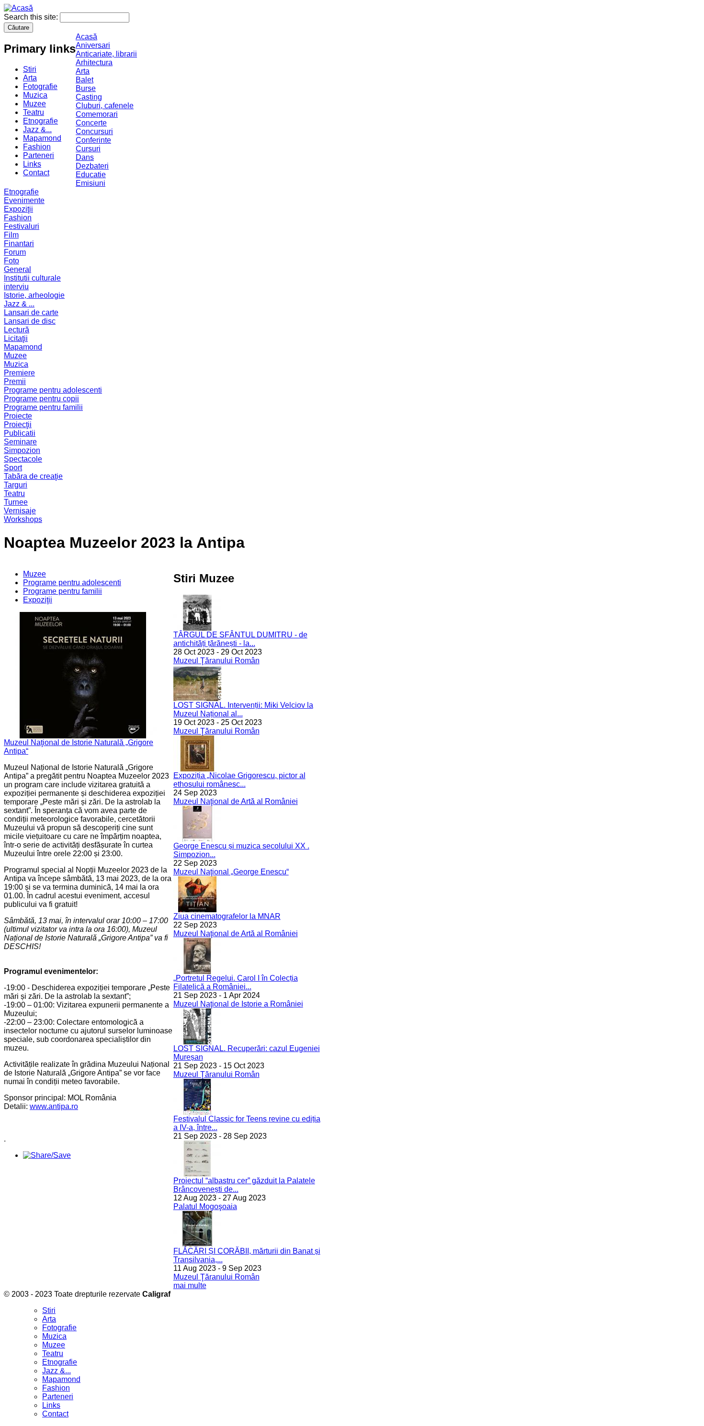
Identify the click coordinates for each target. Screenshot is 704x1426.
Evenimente (24, 200)
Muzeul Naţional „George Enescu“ (231, 872)
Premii (15, 381)
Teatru (33, 112)
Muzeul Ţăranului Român (216, 660)
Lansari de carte (31, 312)
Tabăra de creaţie (33, 476)
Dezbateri (92, 166)
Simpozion (22, 450)
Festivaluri (21, 226)
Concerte (91, 123)
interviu (16, 287)
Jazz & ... (19, 304)
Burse (86, 88)
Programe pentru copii (41, 399)
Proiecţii (18, 424)
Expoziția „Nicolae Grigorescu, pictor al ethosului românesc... (239, 779)
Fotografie (40, 86)
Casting (89, 97)
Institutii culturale (32, 278)
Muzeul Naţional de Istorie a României (238, 1004)
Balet (84, 80)
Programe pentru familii (43, 407)
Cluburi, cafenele (105, 106)
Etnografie (40, 121)
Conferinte (93, 140)
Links (32, 164)
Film (11, 235)
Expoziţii (18, 209)
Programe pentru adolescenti (53, 390)
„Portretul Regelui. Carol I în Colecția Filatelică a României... (235, 982)
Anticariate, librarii (106, 54)
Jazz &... (37, 129)
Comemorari (97, 114)
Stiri (29, 69)
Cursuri (88, 149)
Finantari (19, 243)
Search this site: (32, 17)
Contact (36, 173)
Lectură (16, 330)
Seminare (20, 442)
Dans (85, 157)
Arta (30, 78)
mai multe (189, 1285)
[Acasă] (18, 8)
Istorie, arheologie (34, 295)
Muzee (34, 104)
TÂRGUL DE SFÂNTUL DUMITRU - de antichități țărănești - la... (240, 639)
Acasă (86, 37)
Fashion (37, 147)
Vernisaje (20, 511)
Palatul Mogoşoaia (205, 1206)
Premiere (19, 373)
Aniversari (93, 45)
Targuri (15, 485)
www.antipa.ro (54, 1106)
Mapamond (42, 138)
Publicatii (19, 433)
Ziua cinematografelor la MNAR (227, 916)
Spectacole (23, 459)
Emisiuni (90, 183)
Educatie (91, 174)
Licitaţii (16, 338)
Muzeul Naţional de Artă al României (235, 801)
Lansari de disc (30, 321)
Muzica (35, 95)
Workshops (23, 519)
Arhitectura (94, 62)
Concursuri (94, 131)
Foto (11, 261)
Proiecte (18, 416)
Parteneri (38, 155)
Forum (15, 252)
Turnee (16, 502)
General (17, 269)
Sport (13, 468)
